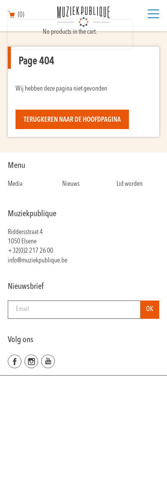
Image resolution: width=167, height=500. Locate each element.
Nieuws (71, 184)
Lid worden (130, 184)
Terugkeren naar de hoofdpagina (72, 120)
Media (15, 184)
